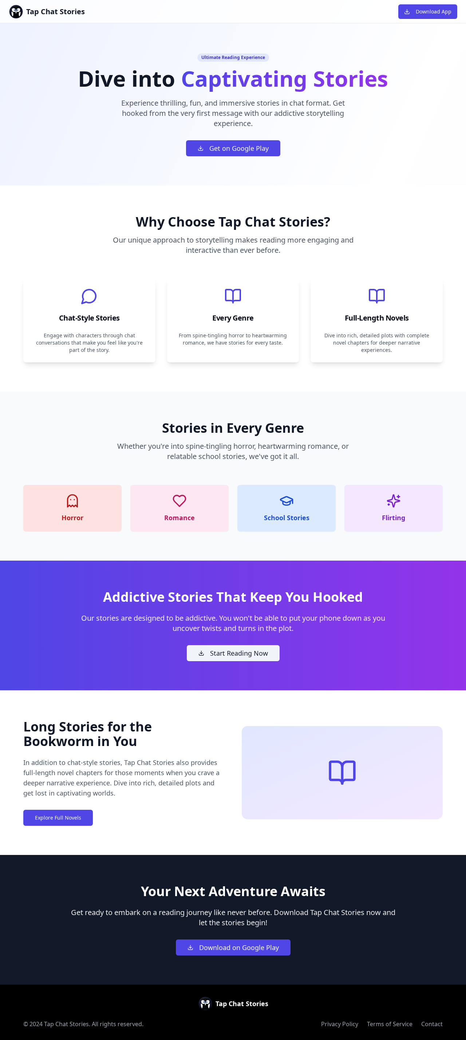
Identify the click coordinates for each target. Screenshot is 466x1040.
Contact (432, 1024)
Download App (433, 11)
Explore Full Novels (58, 817)
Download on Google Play (239, 947)
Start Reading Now (239, 653)
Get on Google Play (239, 148)
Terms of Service (389, 1024)
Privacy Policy (339, 1024)
